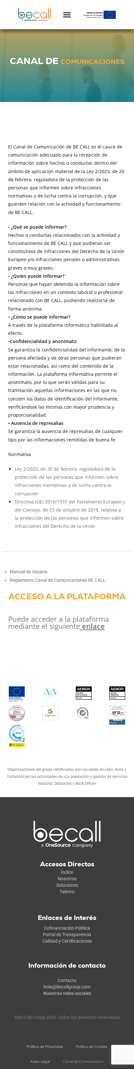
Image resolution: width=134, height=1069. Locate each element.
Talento (67, 891)
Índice (67, 872)
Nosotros (67, 878)
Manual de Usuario (28, 571)
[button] (67, 14)
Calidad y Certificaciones (67, 941)
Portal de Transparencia (67, 934)
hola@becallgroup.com (67, 986)
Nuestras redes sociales (67, 993)
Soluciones (67, 885)
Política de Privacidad (45, 1046)
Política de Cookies (91, 1046)
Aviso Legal (40, 1061)
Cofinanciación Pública (67, 928)
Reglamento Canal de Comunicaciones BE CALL (58, 580)
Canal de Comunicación (83, 1061)
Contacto (67, 980)
